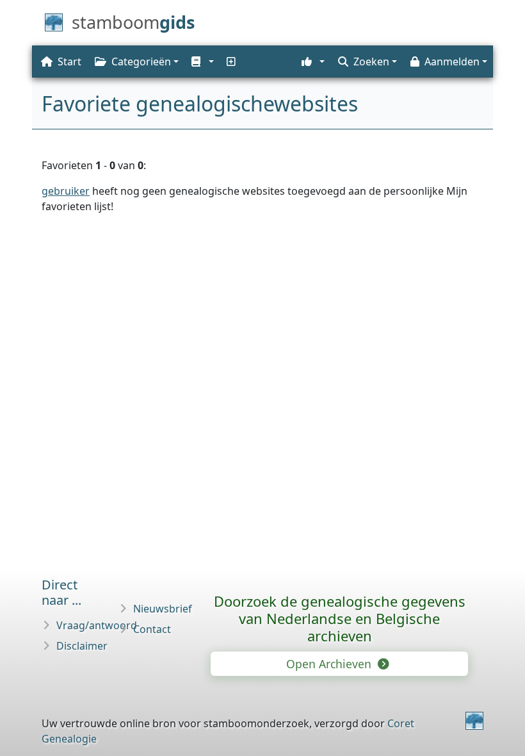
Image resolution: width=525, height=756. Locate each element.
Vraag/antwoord (96, 625)
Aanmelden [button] (452, 61)
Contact (152, 629)
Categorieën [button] (141, 61)
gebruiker (66, 191)
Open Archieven (330, 663)
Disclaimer (82, 646)
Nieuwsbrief (162, 609)
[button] (201, 61)
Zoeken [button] (371, 61)
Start (69, 61)
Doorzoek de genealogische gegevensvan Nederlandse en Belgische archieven (339, 618)
